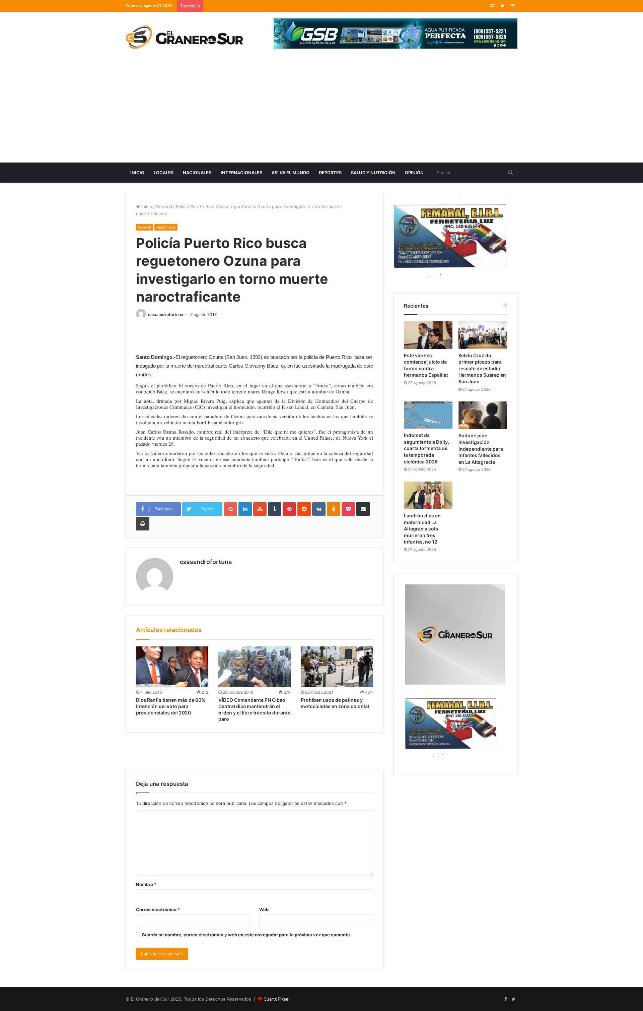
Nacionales (197, 172)
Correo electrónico (158, 909)
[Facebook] (505, 999)
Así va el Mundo (290, 172)
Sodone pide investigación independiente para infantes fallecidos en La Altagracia (480, 448)
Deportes (330, 172)
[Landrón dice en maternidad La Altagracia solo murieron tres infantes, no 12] (428, 495)
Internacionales (241, 172)
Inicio (137, 172)
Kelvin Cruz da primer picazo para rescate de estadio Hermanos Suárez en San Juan (482, 368)
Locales (163, 172)
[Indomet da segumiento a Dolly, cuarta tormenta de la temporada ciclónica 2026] (428, 415)
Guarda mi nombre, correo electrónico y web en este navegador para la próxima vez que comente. (246, 934)
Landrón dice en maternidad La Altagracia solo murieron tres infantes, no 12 (422, 529)
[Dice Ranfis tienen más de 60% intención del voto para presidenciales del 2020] (172, 666)
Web (264, 909)
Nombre (146, 884)
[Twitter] (513, 999)
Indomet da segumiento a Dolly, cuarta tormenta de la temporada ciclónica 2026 (426, 448)
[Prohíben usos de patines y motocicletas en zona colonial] (337, 666)
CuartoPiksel (277, 999)
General (164, 206)
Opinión (414, 172)
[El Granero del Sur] (184, 37)
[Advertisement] (321, 112)
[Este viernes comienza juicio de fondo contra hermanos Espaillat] (428, 335)
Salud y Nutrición (373, 172)
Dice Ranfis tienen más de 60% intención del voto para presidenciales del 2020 (170, 706)
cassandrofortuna (165, 314)
